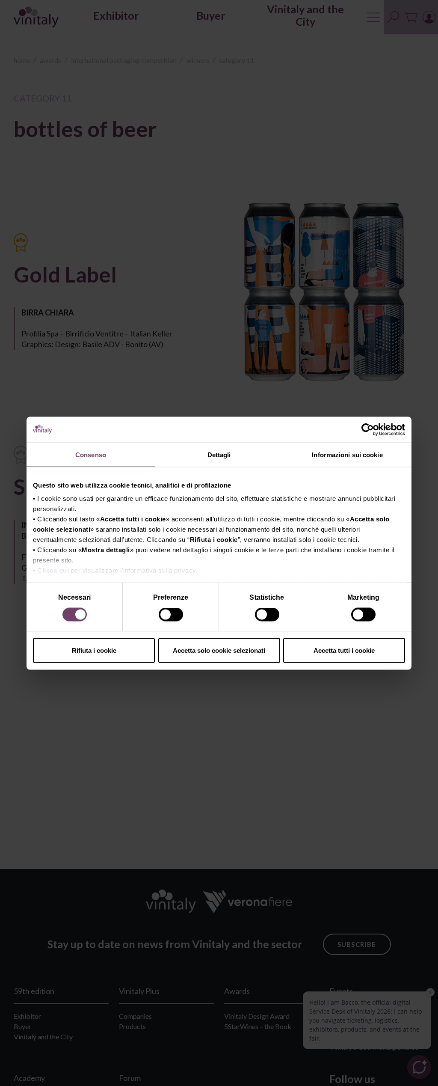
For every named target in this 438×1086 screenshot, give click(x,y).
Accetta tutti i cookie (344, 650)
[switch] (172, 616)
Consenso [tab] (90, 454)
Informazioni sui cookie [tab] (347, 454)
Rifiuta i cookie (94, 650)
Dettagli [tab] (219, 454)
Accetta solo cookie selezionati (219, 650)
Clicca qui (53, 570)
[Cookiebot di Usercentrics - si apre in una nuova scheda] (367, 429)
